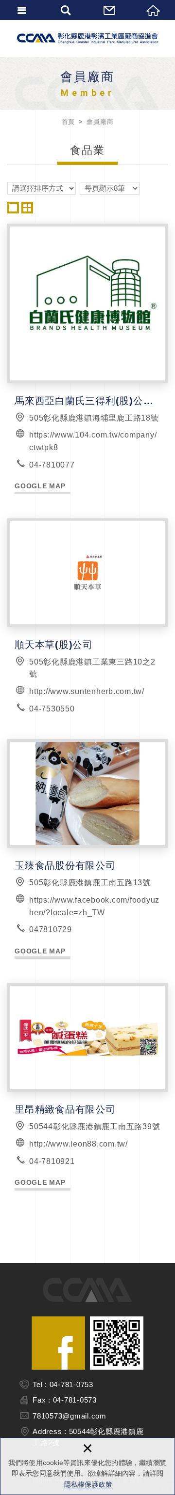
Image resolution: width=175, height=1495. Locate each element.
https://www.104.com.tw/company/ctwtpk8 (93, 441)
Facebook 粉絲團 (58, 1343)
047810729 (50, 929)
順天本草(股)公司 (87, 616)
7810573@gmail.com (69, 1416)
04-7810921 (52, 1161)
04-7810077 (52, 465)
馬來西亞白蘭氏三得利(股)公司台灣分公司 (87, 359)
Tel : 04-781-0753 (63, 1384)
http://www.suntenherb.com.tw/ (86, 691)
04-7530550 (52, 709)
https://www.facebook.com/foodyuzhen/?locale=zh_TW (94, 906)
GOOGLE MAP (40, 486)
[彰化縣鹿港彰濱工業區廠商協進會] (87, 38)
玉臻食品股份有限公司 (87, 849)
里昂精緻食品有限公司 (87, 1086)
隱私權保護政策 (88, 1484)
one (13, 207)
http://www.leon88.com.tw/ (78, 1144)
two (27, 207)
